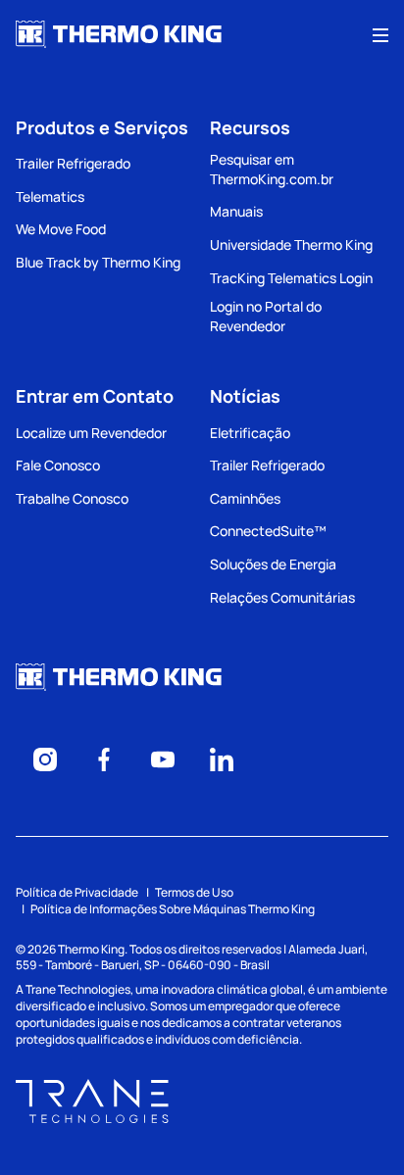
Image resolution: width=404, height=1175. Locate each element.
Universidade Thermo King (291, 244)
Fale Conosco (58, 465)
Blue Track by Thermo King (98, 262)
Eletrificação (250, 432)
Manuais (236, 211)
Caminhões (245, 498)
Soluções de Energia (273, 564)
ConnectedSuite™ (268, 530)
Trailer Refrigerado (73, 163)
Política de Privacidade (77, 892)
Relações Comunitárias (282, 597)
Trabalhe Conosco (72, 498)
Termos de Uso (194, 892)
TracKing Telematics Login (291, 278)
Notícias (245, 396)
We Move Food (61, 229)
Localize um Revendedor (91, 432)
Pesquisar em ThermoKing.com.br (271, 169)
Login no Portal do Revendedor (266, 316)
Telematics (50, 196)
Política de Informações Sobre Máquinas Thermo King (172, 909)
